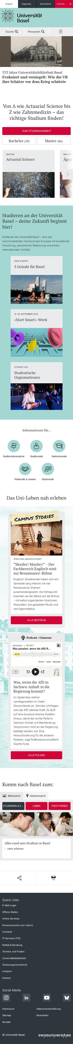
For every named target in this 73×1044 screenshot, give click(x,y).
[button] (19, 878)
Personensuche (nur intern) (17, 925)
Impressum (8, 1008)
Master (54, 140)
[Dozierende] (47, 469)
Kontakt (6, 1022)
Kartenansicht (38, 795)
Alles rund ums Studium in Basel (27, 843)
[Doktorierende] (59, 446)
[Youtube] (46, 998)
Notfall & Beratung (12, 945)
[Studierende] (36, 446)
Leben (36, 805)
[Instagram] (6, 998)
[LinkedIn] (26, 998)
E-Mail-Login (9, 905)
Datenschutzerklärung (48, 1008)
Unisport (7, 971)
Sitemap (6, 1015)
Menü (61, 31)
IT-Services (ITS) (11, 938)
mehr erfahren (15, 848)
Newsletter (42, 1015)
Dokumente (45, 4)
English (9, 4)
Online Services (10, 918)
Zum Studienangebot (36, 130)
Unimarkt (7, 931)
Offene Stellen (10, 912)
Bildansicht (14, 795)
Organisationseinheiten (29, 4)
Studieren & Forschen (13, 805)
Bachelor (19, 140)
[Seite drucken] (53, 878)
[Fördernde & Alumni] (25, 469)
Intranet (6, 978)
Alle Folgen (36, 755)
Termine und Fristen (13, 951)
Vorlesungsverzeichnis (14, 964)
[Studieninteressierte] (13, 446)
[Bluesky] (67, 998)
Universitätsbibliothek (14, 958)
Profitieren (60, 805)
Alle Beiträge (36, 620)
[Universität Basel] (21, 16)
